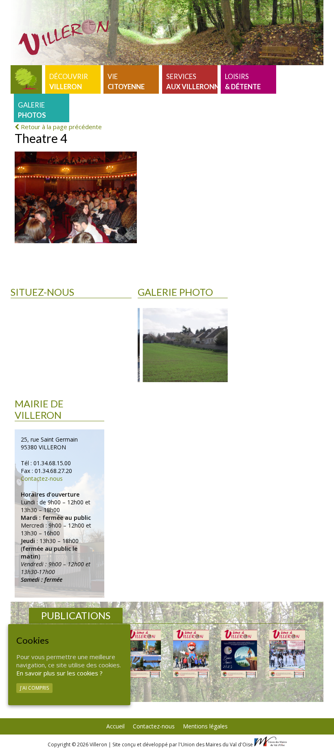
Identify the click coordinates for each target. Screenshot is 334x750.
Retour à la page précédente (60, 127)
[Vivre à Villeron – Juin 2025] (191, 653)
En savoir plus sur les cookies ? (59, 673)
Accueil (115, 726)
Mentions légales (205, 726)
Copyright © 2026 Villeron (78, 744)
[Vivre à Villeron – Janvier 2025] (239, 653)
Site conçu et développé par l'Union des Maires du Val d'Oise (182, 744)
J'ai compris (34, 687)
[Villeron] (26, 79)
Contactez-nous (42, 478)
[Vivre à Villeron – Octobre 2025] (143, 653)
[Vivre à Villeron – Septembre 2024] (287, 653)
